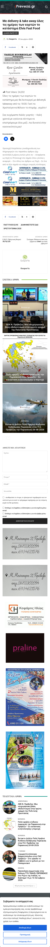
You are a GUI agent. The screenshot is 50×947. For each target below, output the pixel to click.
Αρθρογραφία (24, 321)
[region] (25, 922)
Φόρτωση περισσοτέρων (24, 886)
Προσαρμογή (25, 935)
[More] (33, 47)
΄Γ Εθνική (21, 851)
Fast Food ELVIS (11, 225)
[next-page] (8, 437)
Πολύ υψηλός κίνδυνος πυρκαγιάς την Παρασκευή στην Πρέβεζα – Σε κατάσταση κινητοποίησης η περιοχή (25, 377)
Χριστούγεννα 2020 (12, 228)
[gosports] (5, 39)
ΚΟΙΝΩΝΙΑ (25, 371)
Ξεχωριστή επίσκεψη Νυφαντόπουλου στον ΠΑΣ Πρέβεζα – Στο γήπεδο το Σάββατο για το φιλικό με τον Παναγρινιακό (31, 858)
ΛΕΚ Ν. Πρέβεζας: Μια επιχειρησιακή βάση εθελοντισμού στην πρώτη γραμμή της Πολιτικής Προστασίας (25, 327)
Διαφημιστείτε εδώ (29, 225)
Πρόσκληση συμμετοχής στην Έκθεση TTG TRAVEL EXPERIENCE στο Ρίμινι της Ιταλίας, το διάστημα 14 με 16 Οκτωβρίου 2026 (32, 875)
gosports (13, 39)
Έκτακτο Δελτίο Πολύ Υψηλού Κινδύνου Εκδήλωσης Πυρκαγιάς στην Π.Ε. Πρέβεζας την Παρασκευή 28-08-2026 (25, 427)
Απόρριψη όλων (25, 941)
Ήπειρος (21, 868)
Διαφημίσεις (10, 33)
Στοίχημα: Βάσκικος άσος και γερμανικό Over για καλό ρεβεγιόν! (37, 241)
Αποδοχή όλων (25, 928)
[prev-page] (4, 437)
